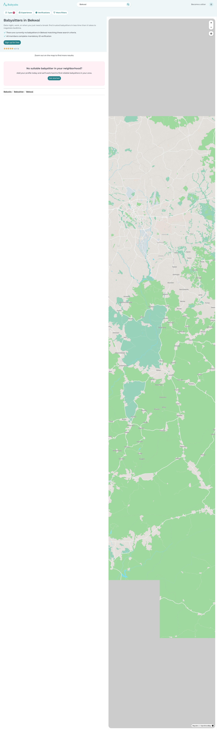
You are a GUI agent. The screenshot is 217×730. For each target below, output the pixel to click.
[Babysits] (11, 4)
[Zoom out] (211, 27)
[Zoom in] (211, 22)
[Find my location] (211, 33)
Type (10, 13)
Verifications (44, 13)
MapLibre (195, 726)
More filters (61, 13)
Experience (26, 13)
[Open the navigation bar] (211, 4)
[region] (161, 373)
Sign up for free (12, 42)
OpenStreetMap (206, 726)
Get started (54, 78)
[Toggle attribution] (212, 725)
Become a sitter (198, 4)
